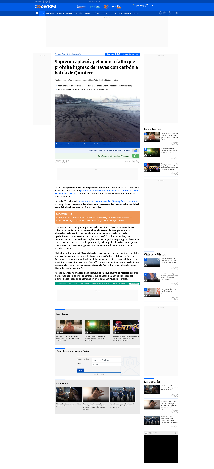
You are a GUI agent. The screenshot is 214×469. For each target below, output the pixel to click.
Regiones (69, 13)
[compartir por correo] (133, 161)
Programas (117, 13)
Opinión (87, 13)
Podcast (96, 13)
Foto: (58, 96)
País (42, 13)
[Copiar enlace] (137, 161)
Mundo (79, 13)
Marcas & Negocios (131, 13)
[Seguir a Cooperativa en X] (46, 1)
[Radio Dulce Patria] (80, 7)
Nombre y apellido (83, 359)
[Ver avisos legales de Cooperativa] (160, 15)
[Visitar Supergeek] (169, 15)
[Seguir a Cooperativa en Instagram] (49, 1)
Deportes (60, 13)
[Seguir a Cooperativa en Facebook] (44, 1)
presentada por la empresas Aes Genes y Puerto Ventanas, (108, 201)
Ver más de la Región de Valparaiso (122, 54)
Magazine (50, 13)
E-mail (79, 363)
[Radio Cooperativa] (112, 7)
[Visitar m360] (164, 15)
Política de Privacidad (98, 374)
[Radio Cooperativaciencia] (95, 7)
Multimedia (106, 13)
